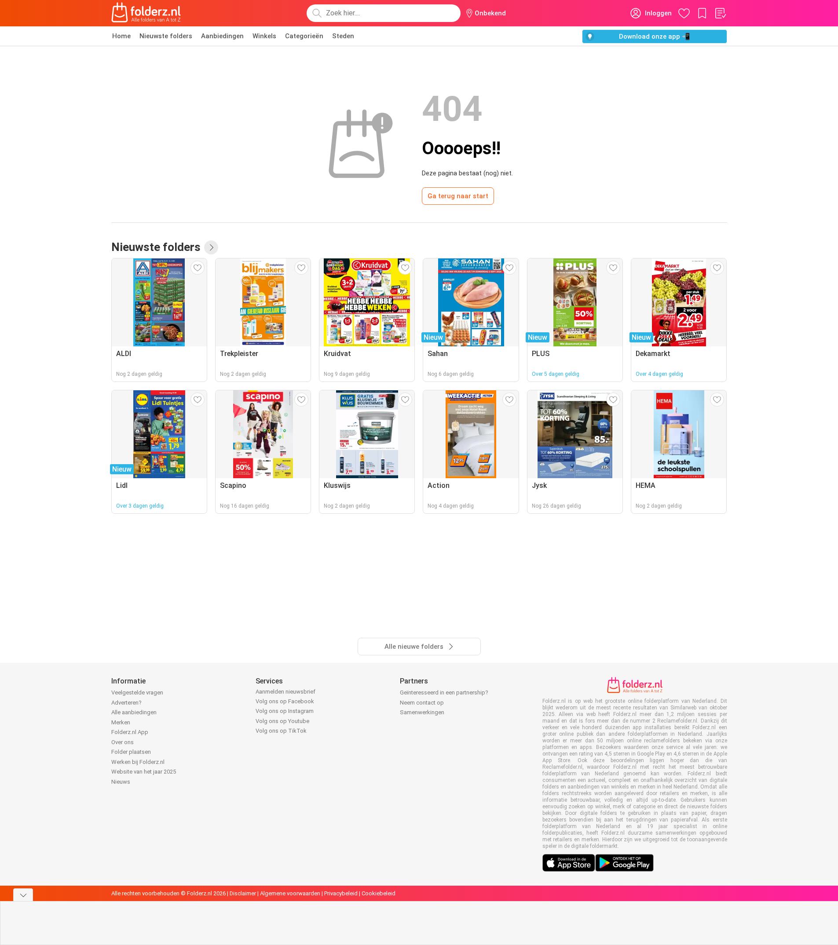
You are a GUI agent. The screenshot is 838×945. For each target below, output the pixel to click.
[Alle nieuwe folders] (211, 247)
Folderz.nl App (129, 732)
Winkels (264, 36)
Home (121, 36)
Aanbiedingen (222, 36)
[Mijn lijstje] (720, 13)
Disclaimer (243, 893)
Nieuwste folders (165, 36)
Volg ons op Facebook (285, 701)
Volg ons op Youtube (282, 721)
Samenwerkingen (422, 712)
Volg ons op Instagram (285, 711)
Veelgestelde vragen (137, 692)
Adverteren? (126, 702)
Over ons (122, 742)
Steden (343, 36)
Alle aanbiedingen (134, 712)
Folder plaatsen (131, 752)
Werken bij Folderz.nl (138, 762)
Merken (120, 722)
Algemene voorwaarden (290, 893)
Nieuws (120, 781)
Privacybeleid (341, 893)
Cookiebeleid (378, 893)
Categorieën (304, 36)
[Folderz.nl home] (146, 13)
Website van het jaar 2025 (143, 771)
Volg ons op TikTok (281, 730)
